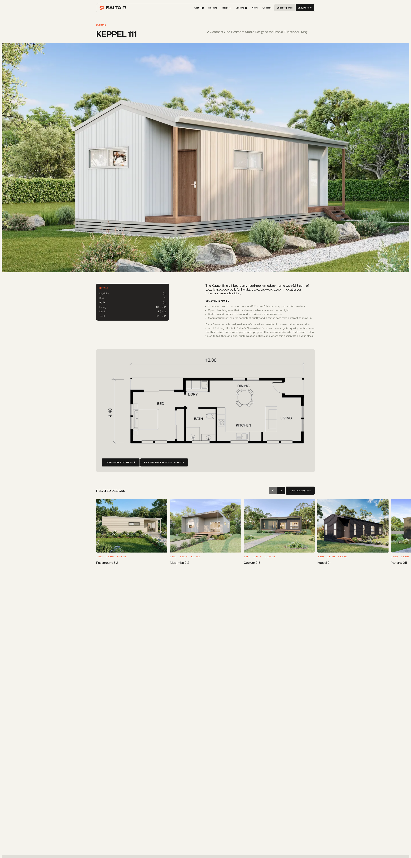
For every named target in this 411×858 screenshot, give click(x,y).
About (197, 8)
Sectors (240, 8)
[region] (205, 534)
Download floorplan (119, 462)
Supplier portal (285, 7)
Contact (266, 7)
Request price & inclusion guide (164, 462)
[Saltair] (113, 8)
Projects (226, 7)
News (255, 7)
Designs (212, 7)
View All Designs (300, 490)
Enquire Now (304, 7)
